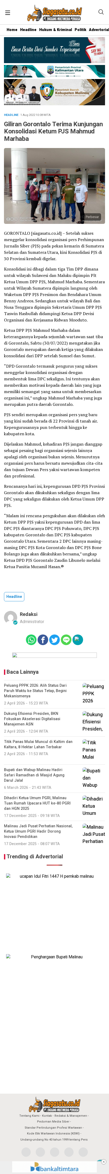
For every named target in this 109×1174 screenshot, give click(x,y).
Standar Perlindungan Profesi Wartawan (53, 1128)
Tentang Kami (29, 1116)
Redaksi (29, 614)
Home (12, 30)
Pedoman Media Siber (53, 1122)
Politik (80, 30)
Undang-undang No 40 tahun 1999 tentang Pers (54, 1140)
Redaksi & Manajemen (70, 1116)
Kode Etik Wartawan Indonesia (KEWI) (53, 1134)
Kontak (47, 1116)
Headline (28, 30)
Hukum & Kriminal (55, 30)
